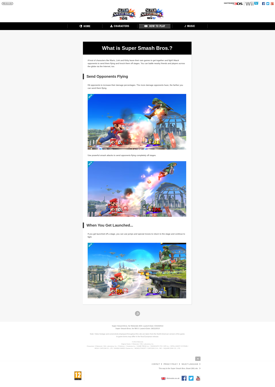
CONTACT (156, 364)
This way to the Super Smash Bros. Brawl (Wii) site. (178, 368)
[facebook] (184, 378)
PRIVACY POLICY (171, 364)
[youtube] (198, 378)
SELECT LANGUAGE (189, 364)
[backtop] (137, 313)
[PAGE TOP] (198, 359)
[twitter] (191, 378)
